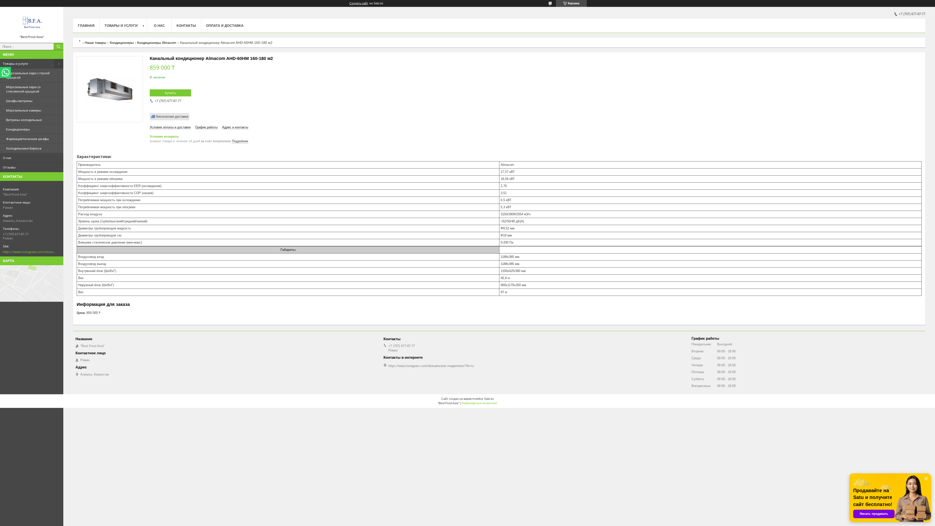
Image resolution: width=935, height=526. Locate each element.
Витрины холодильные (24, 120)
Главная (86, 26)
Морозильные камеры (23, 110)
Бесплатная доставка (172, 116)
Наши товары (95, 43)
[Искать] (58, 46)
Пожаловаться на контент (479, 403)
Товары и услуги (15, 63)
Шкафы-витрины (19, 101)
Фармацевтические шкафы (27, 139)
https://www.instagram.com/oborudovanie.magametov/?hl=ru (29, 252)
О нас (7, 158)
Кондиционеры (18, 129)
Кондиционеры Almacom (156, 43)
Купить (170, 93)
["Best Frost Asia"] (32, 22)
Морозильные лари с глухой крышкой (28, 75)
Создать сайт (358, 3)
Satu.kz (489, 399)
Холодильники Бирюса (23, 148)
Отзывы (9, 167)
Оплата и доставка (224, 26)
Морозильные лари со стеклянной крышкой (23, 89)
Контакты (186, 26)
